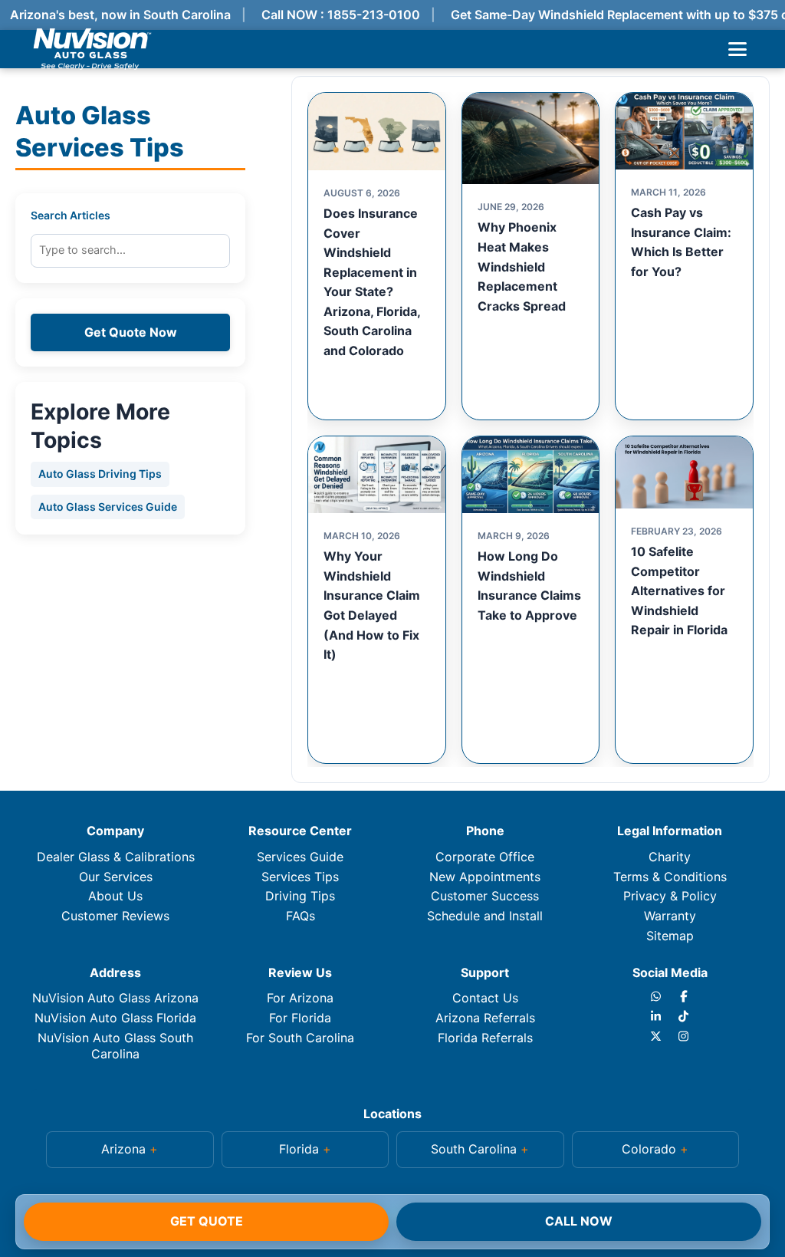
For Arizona (300, 997)
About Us (115, 895)
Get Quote (206, 1221)
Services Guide (300, 856)
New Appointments (484, 876)
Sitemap (670, 935)
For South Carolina (300, 1037)
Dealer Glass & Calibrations (116, 856)
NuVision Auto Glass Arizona (115, 997)
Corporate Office (484, 856)
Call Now (579, 1221)
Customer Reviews (115, 915)
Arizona (123, 1149)
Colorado (649, 1149)
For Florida (300, 1017)
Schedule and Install (485, 915)
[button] (130, 1149)
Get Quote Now (130, 332)
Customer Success (485, 895)
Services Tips (300, 876)
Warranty (670, 915)
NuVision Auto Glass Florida (115, 1017)
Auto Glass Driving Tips (100, 473)
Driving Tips (300, 895)
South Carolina (474, 1149)
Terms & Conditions (670, 876)
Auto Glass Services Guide (107, 506)
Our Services (116, 876)
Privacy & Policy (670, 895)
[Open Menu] (737, 49)
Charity (670, 856)
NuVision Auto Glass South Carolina (115, 1045)
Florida (299, 1149)
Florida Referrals (485, 1037)
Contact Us (485, 997)
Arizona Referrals (485, 1017)
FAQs (300, 915)
